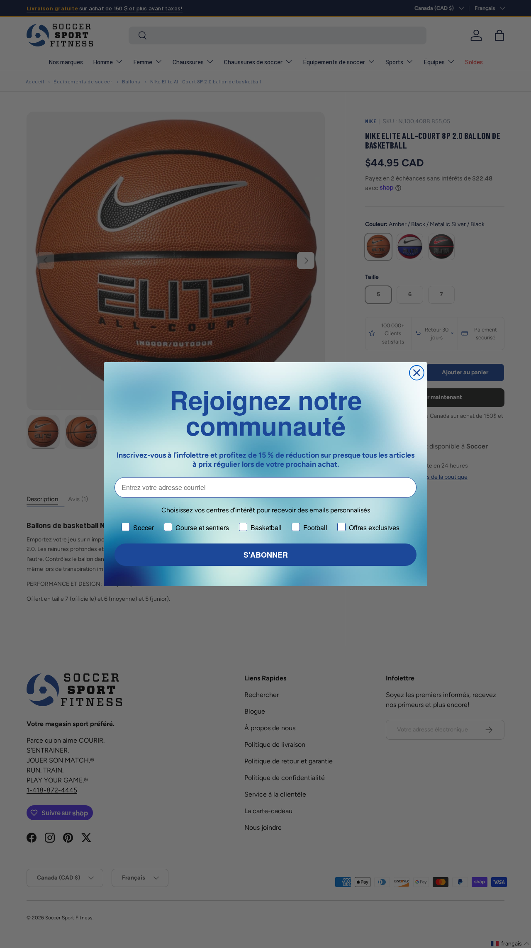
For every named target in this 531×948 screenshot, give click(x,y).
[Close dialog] (416, 373)
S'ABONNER (266, 554)
